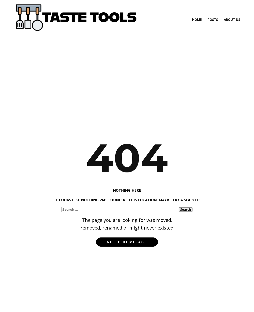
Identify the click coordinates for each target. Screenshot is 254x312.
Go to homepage (127, 242)
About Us (232, 19)
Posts (213, 19)
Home (197, 19)
